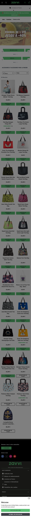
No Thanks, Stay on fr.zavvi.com (15, 514)
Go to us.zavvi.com (15, 510)
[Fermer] (29, 498)
